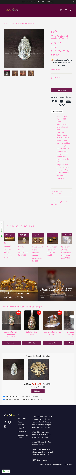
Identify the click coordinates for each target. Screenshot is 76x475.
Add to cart (38, 391)
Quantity (56, 78)
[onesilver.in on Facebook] (5, 422)
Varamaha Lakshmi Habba (16, 24)
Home (5, 24)
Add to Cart (11, 343)
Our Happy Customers (56, 192)
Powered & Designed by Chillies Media (61, 464)
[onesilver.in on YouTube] (5, 426)
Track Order (22, 418)
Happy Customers (21, 423)
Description (57, 112)
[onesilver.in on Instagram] (9, 422)
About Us (21, 428)
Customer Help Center (23, 436)
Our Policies (22, 431)
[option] (24, 48)
